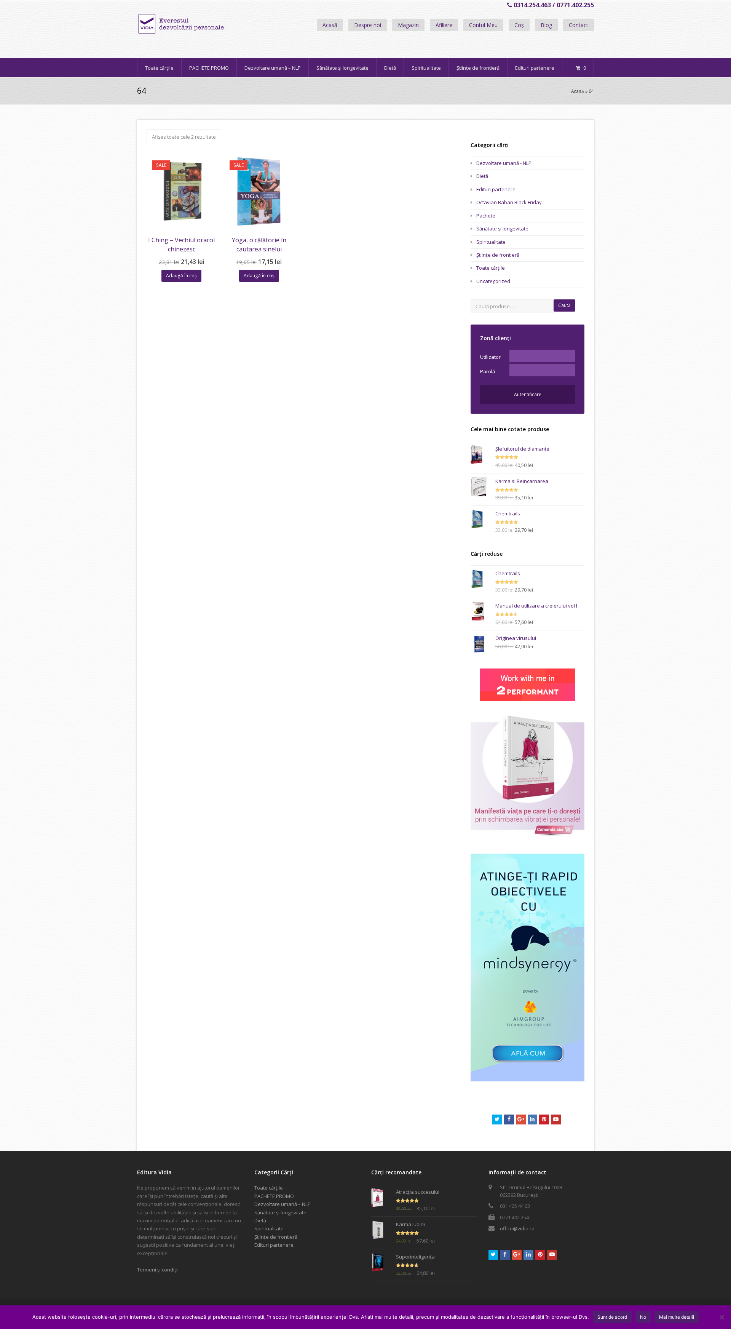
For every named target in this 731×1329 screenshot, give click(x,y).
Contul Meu (483, 25)
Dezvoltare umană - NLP (503, 163)
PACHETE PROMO (274, 1196)
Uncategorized (493, 281)
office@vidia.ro (517, 1228)
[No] (721, 1317)
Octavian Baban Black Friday (509, 202)
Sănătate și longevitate (502, 228)
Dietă (482, 176)
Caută (564, 305)
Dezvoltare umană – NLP (282, 1204)
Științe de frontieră (497, 254)
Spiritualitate (491, 241)
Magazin (408, 25)
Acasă (329, 25)
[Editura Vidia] (197, 24)
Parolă (487, 371)
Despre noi (367, 25)
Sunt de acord (612, 1317)
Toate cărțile (490, 267)
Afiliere (444, 25)
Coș (519, 25)
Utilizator (490, 356)
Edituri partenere (496, 189)
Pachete (485, 215)
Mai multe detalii (676, 1317)
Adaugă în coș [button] (181, 275)
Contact (578, 25)
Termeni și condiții (158, 1269)
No (643, 1317)
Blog (546, 25)
